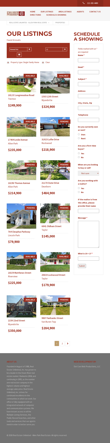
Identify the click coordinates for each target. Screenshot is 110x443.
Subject (82, 79)
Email (81, 67)
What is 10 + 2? (85, 253)
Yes (82, 153)
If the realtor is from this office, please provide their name (87, 202)
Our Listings (47, 11)
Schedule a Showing (56, 15)
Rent (83, 138)
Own (83, 134)
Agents (80, 11)
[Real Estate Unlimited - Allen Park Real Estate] (16, 13)
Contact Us (95, 11)
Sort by (13, 46)
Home (32, 11)
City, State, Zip (85, 103)
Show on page (52, 46)
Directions (35, 15)
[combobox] (20, 49)
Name (81, 55)
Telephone (83, 115)
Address (81, 91)
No (82, 157)
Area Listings (65, 11)
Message (82, 218)
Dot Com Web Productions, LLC (87, 366)
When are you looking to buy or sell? (88, 166)
